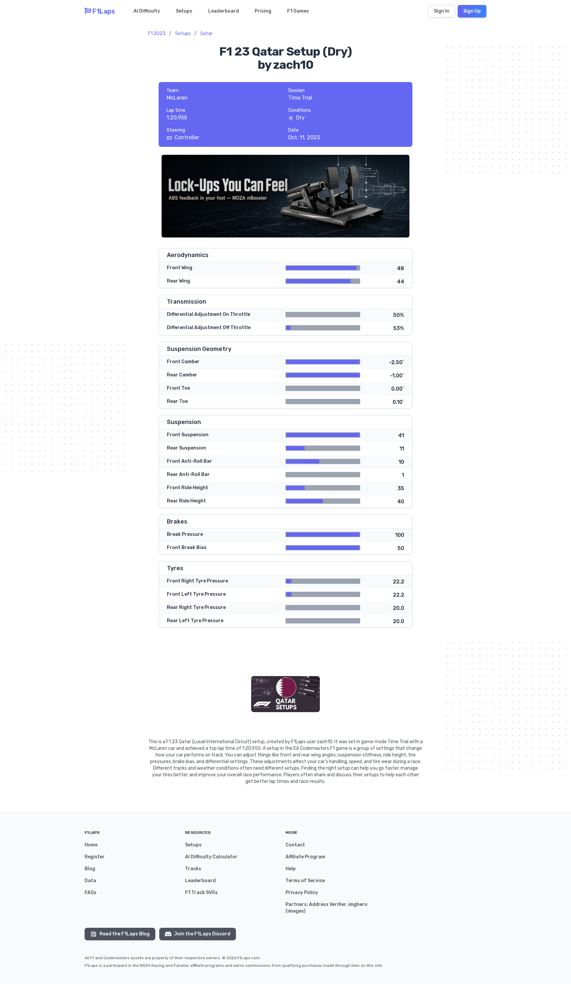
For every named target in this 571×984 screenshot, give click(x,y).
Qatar (206, 33)
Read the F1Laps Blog (124, 934)
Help (291, 869)
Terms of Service (305, 880)
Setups (184, 11)
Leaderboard (223, 11)
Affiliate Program (305, 857)
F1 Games (298, 11)
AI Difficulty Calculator (211, 857)
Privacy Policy (302, 892)
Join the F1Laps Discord (202, 934)
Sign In (441, 11)
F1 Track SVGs (201, 892)
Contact (295, 845)
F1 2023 (157, 33)
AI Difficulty (146, 11)
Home (91, 845)
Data (90, 880)
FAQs (90, 892)
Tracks (193, 869)
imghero (357, 904)
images (295, 911)
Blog (90, 869)
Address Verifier (327, 904)
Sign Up (472, 11)
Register (95, 857)
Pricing (263, 11)
